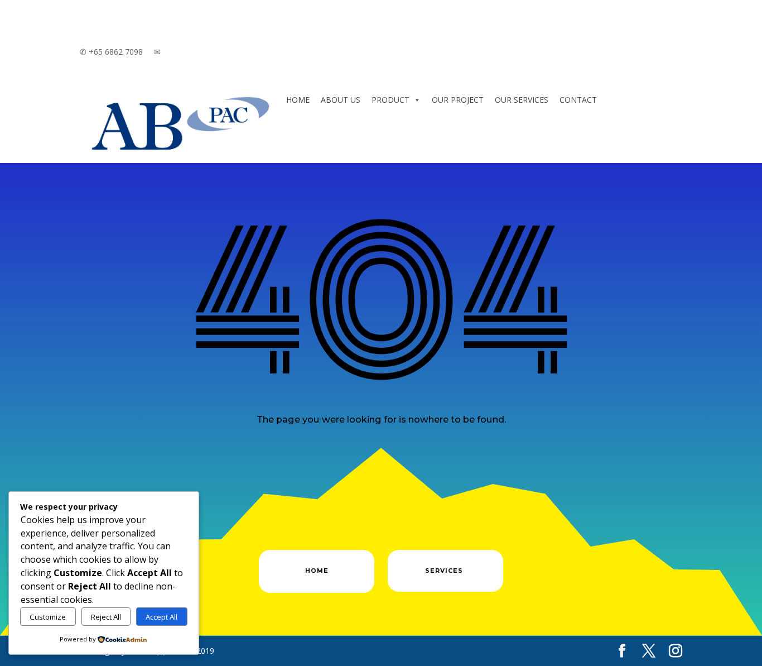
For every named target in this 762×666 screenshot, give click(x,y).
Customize (48, 617)
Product (390, 99)
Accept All (161, 617)
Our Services (521, 99)
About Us (340, 99)
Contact (578, 99)
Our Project (458, 99)
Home (298, 99)
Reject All (106, 617)
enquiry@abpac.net (195, 51)
